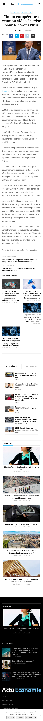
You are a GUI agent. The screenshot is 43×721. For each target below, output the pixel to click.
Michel (22, 250)
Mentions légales (8, 704)
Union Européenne (32, 250)
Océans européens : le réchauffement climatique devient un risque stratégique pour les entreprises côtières (26, 651)
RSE (20, 656)
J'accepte (10, 717)
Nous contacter (7, 700)
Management (23, 663)
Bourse (21, 678)
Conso (17, 432)
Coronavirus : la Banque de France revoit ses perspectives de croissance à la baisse (19, 261)
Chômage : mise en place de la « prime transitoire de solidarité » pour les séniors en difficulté (26, 397)
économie (15, 250)
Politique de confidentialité (11, 708)
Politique (24, 423)
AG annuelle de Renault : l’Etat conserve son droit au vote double (26, 386)
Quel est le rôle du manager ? (23, 661)
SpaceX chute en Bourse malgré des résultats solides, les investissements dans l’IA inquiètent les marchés (26, 674)
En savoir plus (31, 717)
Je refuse (20, 717)
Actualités (15, 12)
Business (18, 390)
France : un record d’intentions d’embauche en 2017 (25, 409)
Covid (9, 250)
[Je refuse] (40, 715)
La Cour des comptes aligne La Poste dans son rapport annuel (25, 375)
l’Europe (5, 91)
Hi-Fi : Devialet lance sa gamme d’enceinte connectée (26, 429)
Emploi (17, 379)
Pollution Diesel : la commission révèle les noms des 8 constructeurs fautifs (26, 419)
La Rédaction (17, 30)
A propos (5, 696)
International (27, 12)
